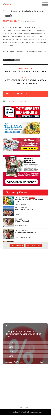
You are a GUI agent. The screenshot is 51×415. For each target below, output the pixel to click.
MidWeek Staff (11, 21)
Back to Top (24, 407)
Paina (17, 60)
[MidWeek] (14, 4)
